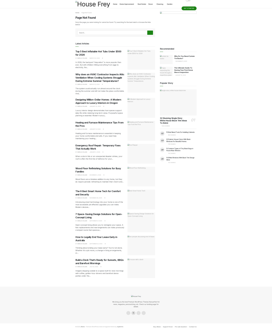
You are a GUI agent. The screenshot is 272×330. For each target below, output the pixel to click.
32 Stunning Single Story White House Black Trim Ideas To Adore (173, 120)
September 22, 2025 (95, 243)
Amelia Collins (82, 58)
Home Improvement (127, 4)
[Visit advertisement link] (178, 27)
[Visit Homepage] (92, 4)
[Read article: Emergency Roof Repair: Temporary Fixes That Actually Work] (141, 154)
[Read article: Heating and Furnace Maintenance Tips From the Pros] (141, 131)
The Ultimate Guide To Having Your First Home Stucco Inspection (183, 70)
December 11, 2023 (181, 61)
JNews (82, 326)
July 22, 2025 (93, 266)
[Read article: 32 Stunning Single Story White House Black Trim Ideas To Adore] (178, 102)
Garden (169, 4)
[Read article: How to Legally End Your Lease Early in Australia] (141, 245)
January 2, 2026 (94, 152)
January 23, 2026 (95, 106)
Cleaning (160, 4)
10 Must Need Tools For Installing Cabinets (180, 132)
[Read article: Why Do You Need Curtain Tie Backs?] (166, 59)
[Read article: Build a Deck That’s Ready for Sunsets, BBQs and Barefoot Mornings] (141, 268)
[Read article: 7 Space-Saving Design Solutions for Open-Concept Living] (141, 222)
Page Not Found (86, 12)
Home (115, 4)
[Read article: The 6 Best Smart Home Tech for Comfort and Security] (141, 199)
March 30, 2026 (94, 58)
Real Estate (142, 4)
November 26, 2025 (95, 198)
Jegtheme (120, 326)
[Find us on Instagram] (139, 313)
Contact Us (193, 327)
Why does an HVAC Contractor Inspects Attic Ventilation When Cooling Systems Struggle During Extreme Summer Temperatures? (99, 77)
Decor (150, 4)
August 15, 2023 (180, 75)
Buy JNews (157, 327)
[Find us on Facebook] (128, 313)
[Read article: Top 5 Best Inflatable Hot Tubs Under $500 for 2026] (141, 60)
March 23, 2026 (94, 84)
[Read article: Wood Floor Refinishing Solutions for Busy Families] (141, 177)
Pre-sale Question (181, 327)
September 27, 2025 (95, 221)
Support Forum (168, 327)
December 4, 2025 (95, 175)
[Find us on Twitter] (133, 313)
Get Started (189, 8)
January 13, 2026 (95, 129)
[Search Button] (150, 33)
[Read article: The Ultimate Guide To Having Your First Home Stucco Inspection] (166, 71)
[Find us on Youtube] (144, 313)
